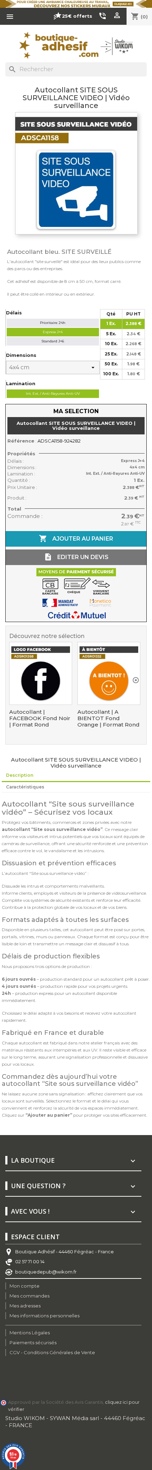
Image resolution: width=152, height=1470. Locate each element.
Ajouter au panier (76, 538)
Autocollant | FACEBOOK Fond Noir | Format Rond (39, 718)
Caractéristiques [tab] (25, 787)
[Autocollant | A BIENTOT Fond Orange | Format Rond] (108, 673)
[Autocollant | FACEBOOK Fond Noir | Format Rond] (40, 673)
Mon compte (25, 1286)
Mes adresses (25, 1306)
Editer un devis (76, 557)
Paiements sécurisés (33, 1342)
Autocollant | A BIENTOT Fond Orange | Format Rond (108, 718)
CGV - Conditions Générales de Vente (52, 1352)
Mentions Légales (30, 1332)
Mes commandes (29, 1296)
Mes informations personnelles (45, 1315)
